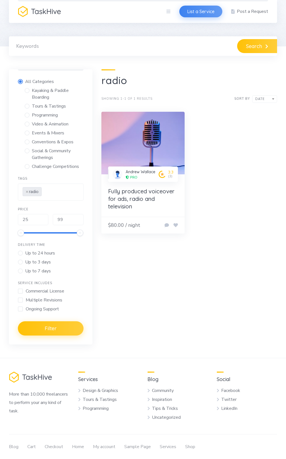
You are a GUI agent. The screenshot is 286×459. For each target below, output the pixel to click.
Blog (13, 447)
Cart (31, 447)
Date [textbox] (260, 99)
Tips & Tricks (165, 408)
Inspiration (162, 399)
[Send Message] (167, 225)
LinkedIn (229, 408)
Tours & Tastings (100, 399)
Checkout (54, 447)
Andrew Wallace (140, 171)
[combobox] (51, 192)
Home (78, 447)
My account (104, 447)
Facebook (230, 390)
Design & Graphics (100, 390)
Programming (96, 408)
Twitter (229, 399)
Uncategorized (166, 417)
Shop (190, 447)
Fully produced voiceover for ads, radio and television (141, 199)
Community (163, 390)
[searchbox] (44, 190)
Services (168, 447)
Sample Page (137, 447)
